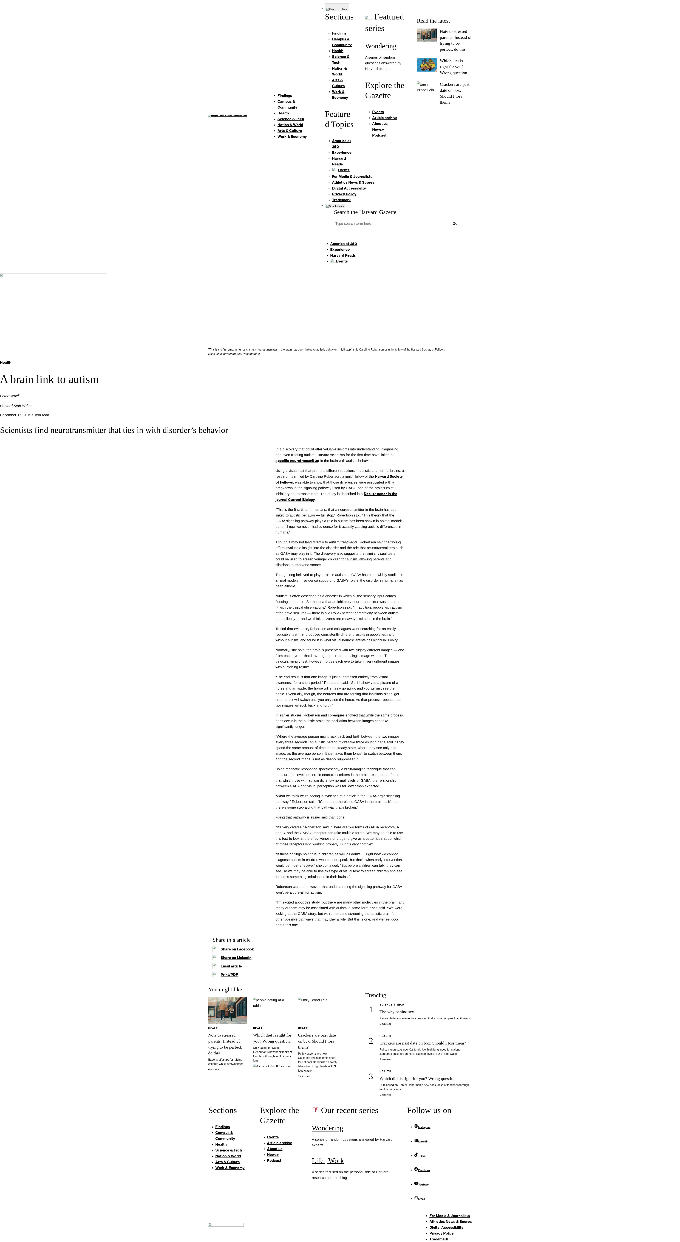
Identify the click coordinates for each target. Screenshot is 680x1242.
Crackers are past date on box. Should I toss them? (317, 1041)
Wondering (380, 46)
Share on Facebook (237, 949)
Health (5, 362)
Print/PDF (229, 974)
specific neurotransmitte (297, 460)
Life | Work (328, 1161)
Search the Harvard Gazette (365, 212)
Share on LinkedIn (236, 957)
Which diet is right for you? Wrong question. (454, 66)
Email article (231, 966)
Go (454, 223)
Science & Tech (391, 1004)
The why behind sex (396, 1011)
